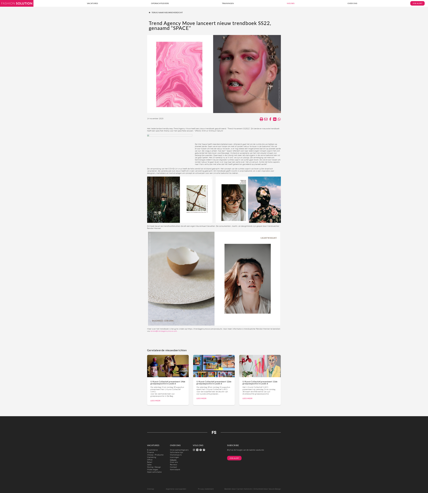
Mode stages (152, 469)
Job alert (417, 3)
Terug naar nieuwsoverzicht (167, 12)
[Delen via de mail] (266, 119)
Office (149, 460)
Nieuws (290, 3)
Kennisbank (175, 469)
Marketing (151, 457)
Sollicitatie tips (176, 452)
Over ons (352, 3)
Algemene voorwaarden (176, 489)
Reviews (173, 465)
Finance (150, 452)
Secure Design (275, 489)
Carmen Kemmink (244, 489)
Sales (149, 465)
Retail (149, 462)
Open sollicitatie (154, 472)
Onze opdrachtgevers (179, 450)
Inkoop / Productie (155, 455)
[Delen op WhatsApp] (279, 119)
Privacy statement (206, 489)
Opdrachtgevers (160, 3)
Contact (173, 467)
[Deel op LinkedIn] (274, 119)
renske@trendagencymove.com (163, 331)
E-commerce (152, 450)
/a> (270, 119)
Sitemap (150, 489)
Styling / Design (154, 467)
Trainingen (228, 3)
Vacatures (92, 3)
